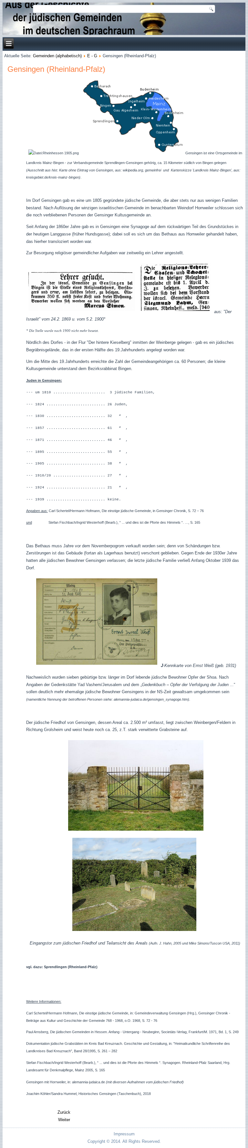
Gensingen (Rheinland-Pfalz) (56, 69)
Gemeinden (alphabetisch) (57, 55)
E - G (92, 55)
